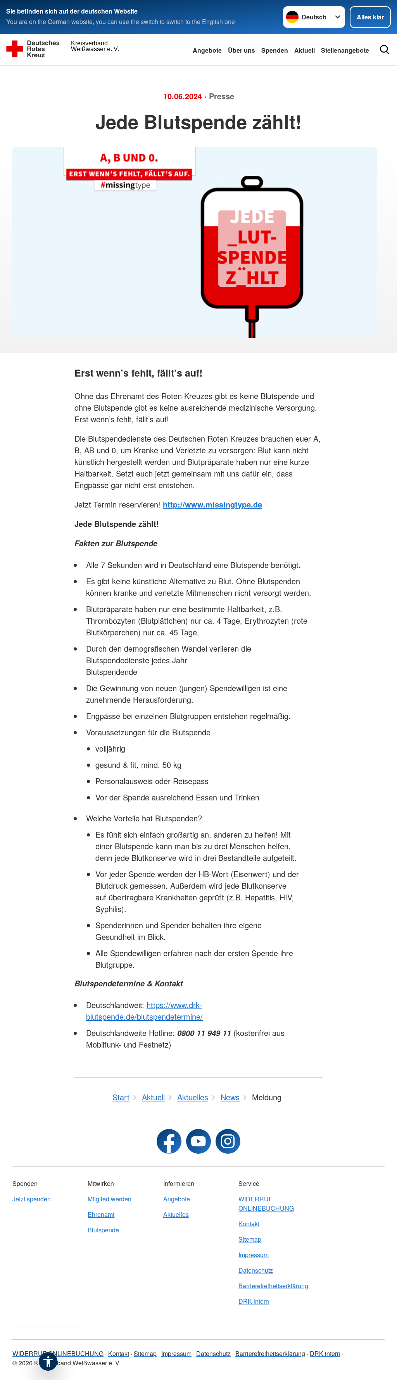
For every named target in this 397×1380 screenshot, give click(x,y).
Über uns (241, 50)
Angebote (207, 50)
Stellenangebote (345, 50)
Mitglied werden (109, 1198)
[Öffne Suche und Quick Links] (384, 49)
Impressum (253, 1254)
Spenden (274, 50)
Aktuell (304, 50)
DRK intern (253, 1301)
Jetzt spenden (31, 1198)
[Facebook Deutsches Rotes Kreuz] (169, 1141)
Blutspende (103, 1229)
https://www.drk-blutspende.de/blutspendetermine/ (144, 1010)
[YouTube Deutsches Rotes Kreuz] (198, 1141)
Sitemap (249, 1239)
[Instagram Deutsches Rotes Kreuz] (228, 1141)
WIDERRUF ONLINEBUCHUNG (266, 1203)
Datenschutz (255, 1270)
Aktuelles (176, 1214)
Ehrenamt (101, 1214)
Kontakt (248, 1223)
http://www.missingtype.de (212, 504)
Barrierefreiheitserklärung (273, 1285)
